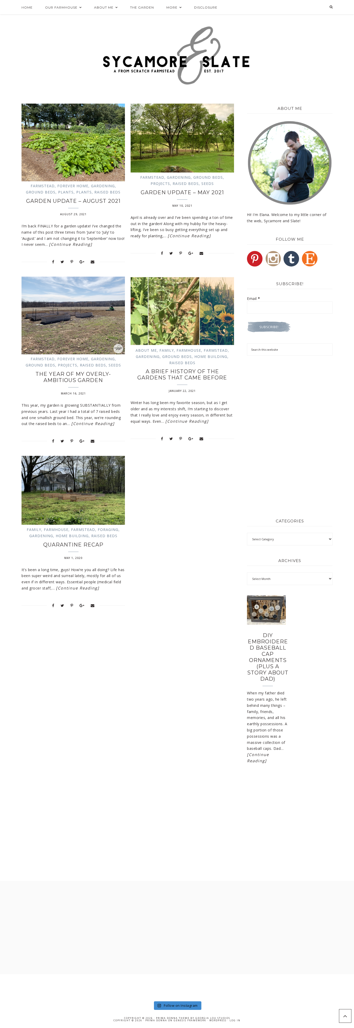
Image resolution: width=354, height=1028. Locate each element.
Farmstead (43, 185)
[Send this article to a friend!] (92, 261)
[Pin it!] (72, 261)
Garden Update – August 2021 (73, 201)
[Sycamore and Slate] (177, 55)
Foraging (108, 529)
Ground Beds (40, 192)
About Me (146, 350)
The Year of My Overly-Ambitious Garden (73, 377)
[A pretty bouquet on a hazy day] (17, 987)
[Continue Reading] (70, 244)
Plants (66, 192)
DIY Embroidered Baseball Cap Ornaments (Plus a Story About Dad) (267, 657)
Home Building (210, 356)
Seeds (207, 183)
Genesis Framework (190, 1020)
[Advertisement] (289, 398)
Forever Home (72, 185)
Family (166, 350)
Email (253, 298)
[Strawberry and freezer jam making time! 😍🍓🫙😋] (88, 987)
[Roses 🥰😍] (53, 987)
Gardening (103, 185)
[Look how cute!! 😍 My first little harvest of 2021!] (301, 987)
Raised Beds (107, 192)
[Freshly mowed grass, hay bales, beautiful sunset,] (159, 987)
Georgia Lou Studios (212, 1018)
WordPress (217, 1020)
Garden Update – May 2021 (182, 192)
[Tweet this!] (62, 261)
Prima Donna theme (172, 1018)
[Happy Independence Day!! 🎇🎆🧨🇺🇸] (230, 987)
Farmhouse (188, 350)
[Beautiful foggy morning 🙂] (123, 987)
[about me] (289, 162)
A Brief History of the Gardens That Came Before (182, 374)
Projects (160, 183)
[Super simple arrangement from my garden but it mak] (194, 987)
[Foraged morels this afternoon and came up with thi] (336, 987)
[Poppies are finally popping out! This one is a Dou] (265, 987)
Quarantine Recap (73, 545)
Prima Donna (156, 1020)
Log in (235, 1020)
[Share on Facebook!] (53, 261)
